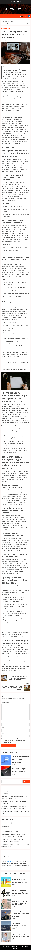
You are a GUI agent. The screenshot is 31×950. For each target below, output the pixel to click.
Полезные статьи (5, 28)
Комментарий (5, 702)
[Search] (25, 16)
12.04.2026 (15, 928)
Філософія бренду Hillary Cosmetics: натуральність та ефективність (21, 936)
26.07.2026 (15, 884)
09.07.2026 (15, 895)
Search (26, 781)
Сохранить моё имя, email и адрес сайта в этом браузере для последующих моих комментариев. (15, 740)
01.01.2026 (15, 764)
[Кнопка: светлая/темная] (21, 16)
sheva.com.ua (15, 9)
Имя (3, 722)
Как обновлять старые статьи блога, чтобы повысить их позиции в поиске (19, 770)
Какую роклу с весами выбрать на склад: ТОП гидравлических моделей (20, 892)
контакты (15, 948)
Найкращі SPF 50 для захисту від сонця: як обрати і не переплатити (20, 880)
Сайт (2, 733)
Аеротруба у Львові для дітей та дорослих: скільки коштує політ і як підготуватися (13, 807)
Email (3, 727)
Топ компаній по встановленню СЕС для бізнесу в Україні (19, 925)
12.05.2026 (15, 906)
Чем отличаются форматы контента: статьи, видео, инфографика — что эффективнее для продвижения (20, 759)
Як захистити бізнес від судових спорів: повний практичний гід (19, 903)
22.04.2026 (15, 918)
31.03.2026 (15, 939)
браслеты (10, 861)
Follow (29, 16)
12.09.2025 (4, 40)
